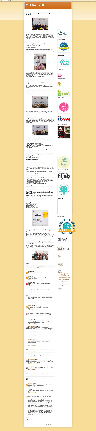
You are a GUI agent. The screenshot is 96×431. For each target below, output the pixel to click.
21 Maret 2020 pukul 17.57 (32, 375)
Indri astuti (29, 282)
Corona (29, 267)
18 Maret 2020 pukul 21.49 (32, 323)
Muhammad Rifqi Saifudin (32, 326)
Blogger (51, 424)
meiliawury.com (36, 4)
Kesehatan (33, 267)
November (60, 263)
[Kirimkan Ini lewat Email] (38, 266)
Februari (60, 287)
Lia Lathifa (29, 377)
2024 (59, 256)
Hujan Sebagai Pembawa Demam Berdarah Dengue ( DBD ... (63, 281)
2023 (59, 257)
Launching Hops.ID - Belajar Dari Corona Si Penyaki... (63, 283)
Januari (60, 288)
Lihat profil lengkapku (60, 250)
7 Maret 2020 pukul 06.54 (31, 273)
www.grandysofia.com (31, 359)
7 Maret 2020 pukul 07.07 (31, 279)
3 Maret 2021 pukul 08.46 (31, 414)
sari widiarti (30, 312)
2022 (59, 258)
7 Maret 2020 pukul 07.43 (31, 291)
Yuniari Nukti (30, 339)
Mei (59, 270)
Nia (28, 276)
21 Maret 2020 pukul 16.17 (32, 369)
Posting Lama (52, 417)
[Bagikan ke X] (40, 266)
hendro (29, 271)
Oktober (60, 264)
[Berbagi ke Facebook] (41, 266)
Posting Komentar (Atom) (32, 419)
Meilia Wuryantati (60, 247)
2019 (59, 289)
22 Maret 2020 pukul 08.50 (32, 386)
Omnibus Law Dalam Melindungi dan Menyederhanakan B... (64, 279)
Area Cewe (29, 305)
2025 (59, 255)
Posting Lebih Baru (28, 417)
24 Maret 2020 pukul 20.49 (32, 392)
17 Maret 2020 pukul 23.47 (32, 309)
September (60, 265)
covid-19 (31, 267)
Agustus (60, 266)
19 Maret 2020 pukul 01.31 (32, 345)
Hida (29, 389)
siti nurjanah (30, 319)
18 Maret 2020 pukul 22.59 (32, 331)
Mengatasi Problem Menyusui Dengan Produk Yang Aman (64, 274)
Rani (29, 395)
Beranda (41, 417)
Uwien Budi (29, 353)
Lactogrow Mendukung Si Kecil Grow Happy (64, 276)
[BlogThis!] (39, 266)
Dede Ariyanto (30, 383)
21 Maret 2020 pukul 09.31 (32, 363)
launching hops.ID (37, 267)
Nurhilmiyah (30, 366)
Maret (60, 272)
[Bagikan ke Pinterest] (42, 266)
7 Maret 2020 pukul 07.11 (31, 285)
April (59, 271)
